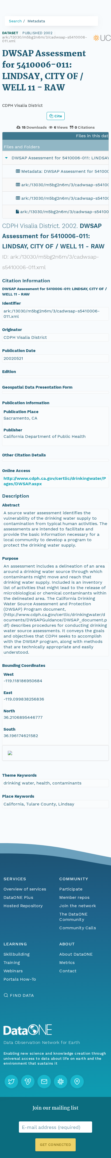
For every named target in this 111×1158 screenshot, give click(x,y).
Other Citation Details (24, 455)
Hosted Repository (23, 905)
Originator (12, 329)
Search (15, 21)
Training (12, 962)
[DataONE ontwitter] (11, 1081)
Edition (9, 371)
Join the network (77, 905)
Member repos (74, 897)
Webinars (13, 970)
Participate (70, 889)
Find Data (22, 995)
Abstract (11, 505)
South (9, 729)
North (9, 711)
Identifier (11, 303)
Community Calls (77, 927)
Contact (68, 970)
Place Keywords (18, 796)
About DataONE (76, 954)
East (8, 692)
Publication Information (25, 402)
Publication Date (19, 350)
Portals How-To (20, 979)
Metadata (36, 21)
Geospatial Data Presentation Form (37, 387)
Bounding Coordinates (23, 665)
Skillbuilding (17, 954)
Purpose (10, 558)
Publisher (13, 430)
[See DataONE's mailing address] (77, 1081)
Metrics (67, 962)
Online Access (16, 470)
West (9, 674)
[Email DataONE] (44, 1081)
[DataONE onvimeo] (27, 1081)
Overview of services (25, 889)
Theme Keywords (19, 775)
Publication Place (21, 411)
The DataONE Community (73, 916)
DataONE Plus (18, 897)
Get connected (55, 1145)
